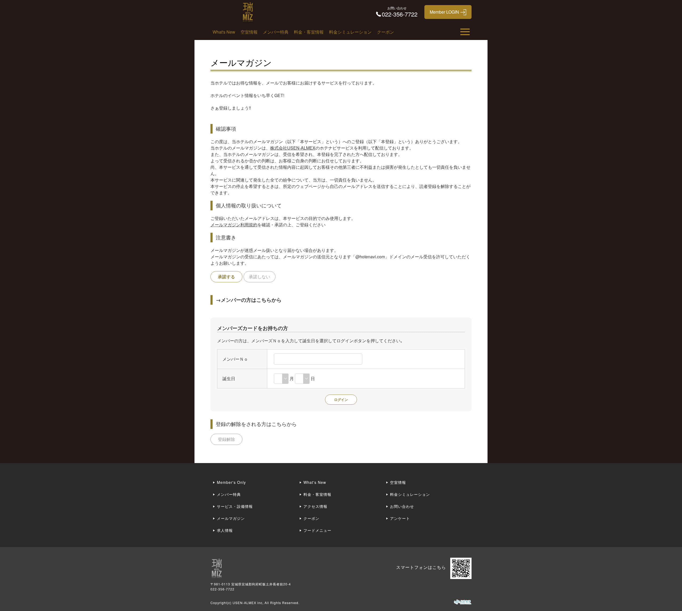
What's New (224, 32)
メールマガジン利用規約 (233, 225)
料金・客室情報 (309, 32)
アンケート (400, 518)
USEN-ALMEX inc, (248, 602)
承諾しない (259, 277)
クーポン (385, 32)
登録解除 (226, 439)
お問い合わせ (402, 506)
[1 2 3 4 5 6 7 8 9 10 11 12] (281, 378)
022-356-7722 (222, 589)
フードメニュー (317, 530)
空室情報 (249, 32)
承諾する (226, 277)
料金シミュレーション (350, 32)
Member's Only (231, 482)
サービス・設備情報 (235, 506)
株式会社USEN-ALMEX (292, 148)
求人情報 (225, 530)
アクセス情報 (315, 506)
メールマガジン (231, 518)
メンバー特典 (276, 32)
